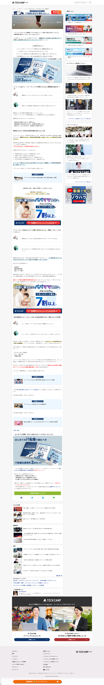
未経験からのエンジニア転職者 (19, 661)
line (54, 498)
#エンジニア (36, 580)
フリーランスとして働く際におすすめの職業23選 (35, 404)
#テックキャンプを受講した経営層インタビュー (25, 585)
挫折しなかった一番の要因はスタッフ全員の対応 (34, 518)
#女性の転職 (43, 580)
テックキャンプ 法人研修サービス (50, 659)
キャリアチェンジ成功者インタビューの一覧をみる (79, 118)
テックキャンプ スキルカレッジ (50, 656)
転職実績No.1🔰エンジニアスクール (36, 681)
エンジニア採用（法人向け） (18, 664)
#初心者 (15, 580)
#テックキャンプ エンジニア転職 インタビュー (37, 583)
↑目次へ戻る (16, 430)
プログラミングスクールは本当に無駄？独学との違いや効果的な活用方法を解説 (41, 549)
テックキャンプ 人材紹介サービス (50, 661)
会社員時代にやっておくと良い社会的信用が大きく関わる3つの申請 (34, 56)
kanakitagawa (22, 591)
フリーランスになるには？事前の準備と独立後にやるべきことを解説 (39, 379)
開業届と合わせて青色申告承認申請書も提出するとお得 (33, 51)
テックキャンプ (46, 653)
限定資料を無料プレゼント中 (37, 493)
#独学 (22, 583)
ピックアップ (15, 669)
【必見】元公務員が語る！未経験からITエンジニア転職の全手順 (37, 559)
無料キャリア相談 (45, 193)
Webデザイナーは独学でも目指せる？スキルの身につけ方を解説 (37, 570)
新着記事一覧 (59, 575)
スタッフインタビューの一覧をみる (83, 181)
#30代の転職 (16, 583)
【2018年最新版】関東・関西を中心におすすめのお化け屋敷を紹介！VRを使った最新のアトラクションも (42, 534)
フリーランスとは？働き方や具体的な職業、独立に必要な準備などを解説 (40, 177)
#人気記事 (41, 585)
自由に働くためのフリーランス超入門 (28, 389)
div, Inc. (48, 676)
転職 (13, 653)
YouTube (47, 669)
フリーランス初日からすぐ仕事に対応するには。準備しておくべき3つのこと (37, 53)
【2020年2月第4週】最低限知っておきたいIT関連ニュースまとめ (37, 539)
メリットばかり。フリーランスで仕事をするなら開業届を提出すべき (35, 49)
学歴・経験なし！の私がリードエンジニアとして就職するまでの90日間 (39, 508)
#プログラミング (51, 580)
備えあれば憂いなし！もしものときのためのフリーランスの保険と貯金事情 (41, 421)
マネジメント (15, 666)
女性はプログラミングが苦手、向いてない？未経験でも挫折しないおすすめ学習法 (41, 565)
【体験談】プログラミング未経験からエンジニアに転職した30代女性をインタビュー (42, 554)
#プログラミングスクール (24, 580)
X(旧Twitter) (48, 667)
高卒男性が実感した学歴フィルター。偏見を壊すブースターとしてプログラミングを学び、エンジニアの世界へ (42, 513)
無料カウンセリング (55, 486)
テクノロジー (15, 656)
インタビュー (15, 659)
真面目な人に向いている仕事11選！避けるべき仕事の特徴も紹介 (37, 528)
